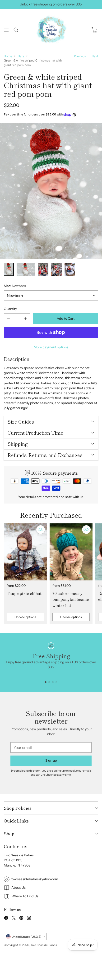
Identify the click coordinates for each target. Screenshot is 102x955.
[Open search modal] (16, 30)
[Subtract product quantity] (8, 319)
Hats (21, 56)
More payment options (51, 347)
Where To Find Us (24, 896)
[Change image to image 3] (43, 269)
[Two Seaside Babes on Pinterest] (21, 918)
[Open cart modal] (94, 30)
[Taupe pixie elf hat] (25, 551)
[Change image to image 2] (26, 269)
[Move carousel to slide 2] (49, 682)
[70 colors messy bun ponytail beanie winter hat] (71, 551)
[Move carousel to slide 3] (53, 682)
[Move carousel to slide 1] (45, 682)
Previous (80, 56)
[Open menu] (6, 30)
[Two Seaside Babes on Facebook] (6, 918)
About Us (18, 887)
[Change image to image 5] (70, 269)
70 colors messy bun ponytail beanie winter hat (70, 599)
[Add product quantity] (25, 319)
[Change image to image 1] (9, 269)
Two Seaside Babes (43, 945)
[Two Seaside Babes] (51, 29)
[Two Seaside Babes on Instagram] (29, 918)
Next (95, 56)
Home (8, 56)
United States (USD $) (26, 936)
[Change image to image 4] (56, 269)
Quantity (10, 309)
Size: (15, 286)
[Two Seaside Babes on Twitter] (14, 918)
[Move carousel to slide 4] (56, 682)
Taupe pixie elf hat (24, 593)
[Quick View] (40, 529)
